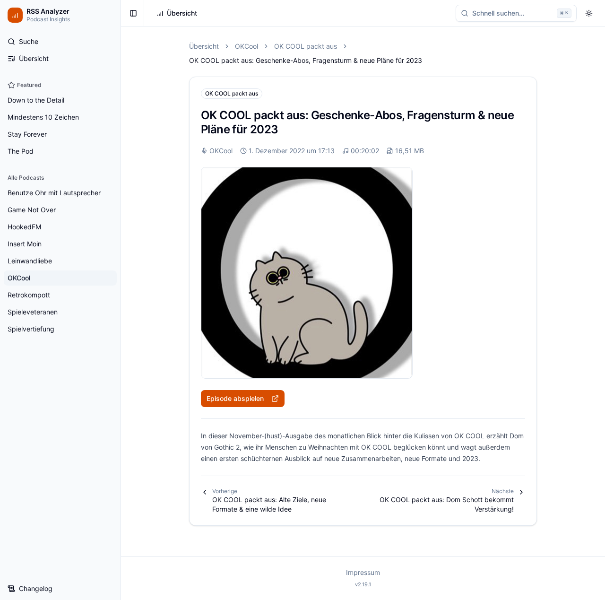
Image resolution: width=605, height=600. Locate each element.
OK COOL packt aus (305, 46)
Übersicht (204, 46)
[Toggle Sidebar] (120, 300)
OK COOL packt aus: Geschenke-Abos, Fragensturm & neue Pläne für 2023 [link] (305, 60)
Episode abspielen (235, 398)
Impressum (363, 572)
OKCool (246, 46)
